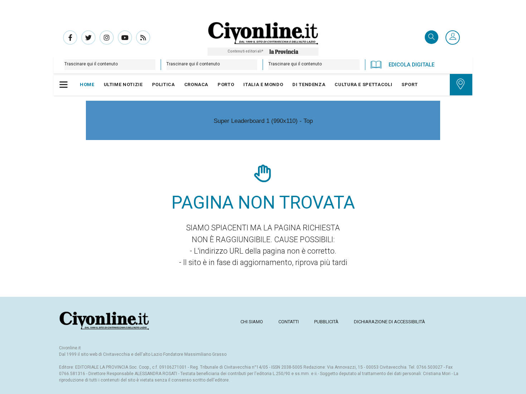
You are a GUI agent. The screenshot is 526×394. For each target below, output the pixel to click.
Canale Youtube (125, 37)
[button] (452, 38)
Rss (143, 37)
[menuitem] (87, 84)
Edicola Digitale (411, 64)
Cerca (431, 37)
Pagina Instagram (106, 37)
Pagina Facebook (70, 37)
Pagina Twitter (88, 37)
